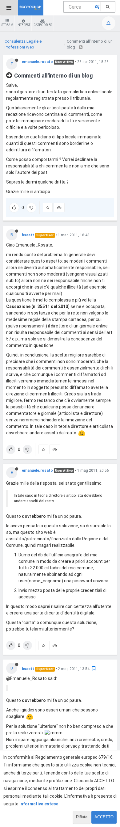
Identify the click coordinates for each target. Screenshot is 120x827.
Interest (23, 25)
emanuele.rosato (37, 62)
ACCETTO (104, 817)
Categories (43, 25)
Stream (7, 25)
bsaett (28, 235)
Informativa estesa (38, 803)
